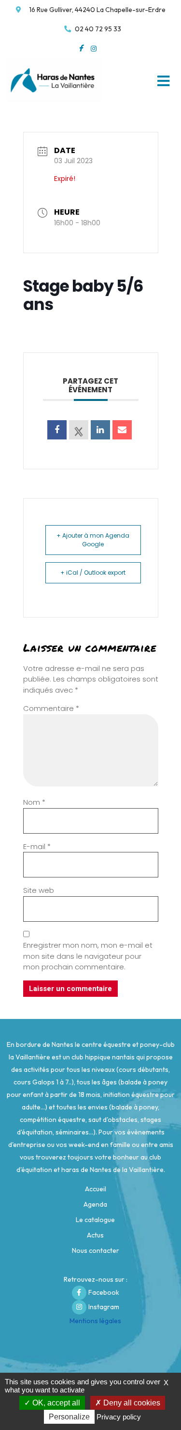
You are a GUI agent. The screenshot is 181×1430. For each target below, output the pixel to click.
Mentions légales (95, 1320)
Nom (34, 802)
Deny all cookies (130, 1403)
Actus (95, 1235)
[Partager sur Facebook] (57, 429)
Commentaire (51, 708)
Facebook (103, 1292)
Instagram (103, 1306)
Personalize (69, 1417)
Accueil (95, 1189)
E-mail (37, 846)
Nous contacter (95, 1250)
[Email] (122, 429)
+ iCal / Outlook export (92, 572)
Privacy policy (119, 1417)
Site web (38, 890)
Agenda (95, 1204)
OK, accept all (55, 1403)
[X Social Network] (78, 429)
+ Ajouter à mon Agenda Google (92, 539)
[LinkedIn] (100, 429)
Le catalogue (95, 1219)
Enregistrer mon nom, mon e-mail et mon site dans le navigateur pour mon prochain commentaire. (88, 956)
